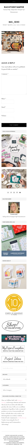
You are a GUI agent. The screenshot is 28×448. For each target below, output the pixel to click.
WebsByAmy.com (18, 444)
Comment (4, 74)
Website (3, 116)
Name (3, 99)
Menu (14, 1)
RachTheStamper (14, 7)
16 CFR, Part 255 (21, 418)
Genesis (14, 442)
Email (3, 107)
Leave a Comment (21, 25)
